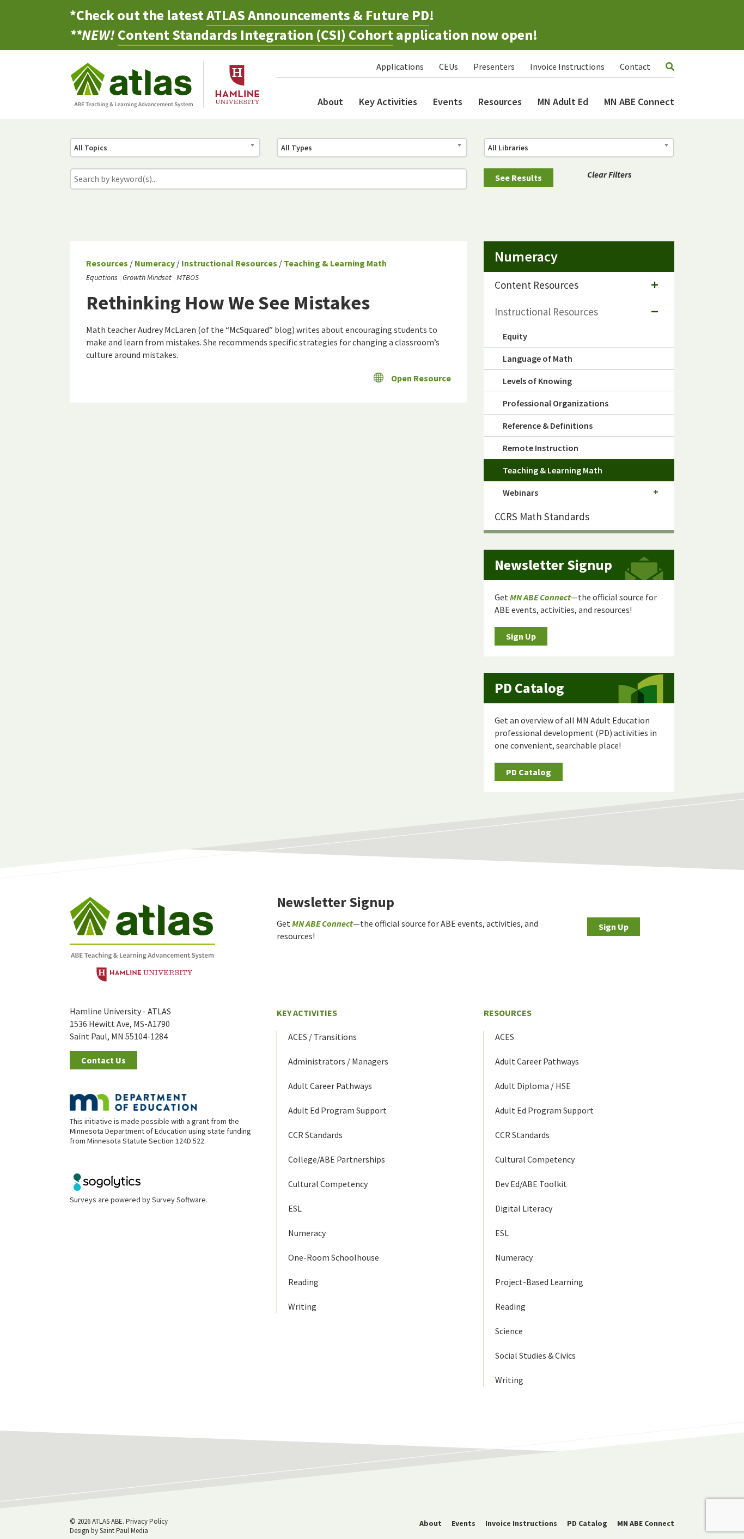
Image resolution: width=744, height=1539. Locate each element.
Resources (500, 101)
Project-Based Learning (539, 1281)
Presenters (494, 66)
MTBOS (187, 277)
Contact (635, 66)
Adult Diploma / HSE (533, 1085)
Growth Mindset (147, 277)
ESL (295, 1208)
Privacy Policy (147, 1521)
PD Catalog (528, 772)
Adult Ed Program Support (337, 1110)
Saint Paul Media (124, 1530)
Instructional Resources (229, 263)
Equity (515, 336)
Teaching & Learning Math (335, 263)
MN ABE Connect (639, 101)
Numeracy (155, 263)
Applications (400, 66)
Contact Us (103, 1060)
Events (447, 101)
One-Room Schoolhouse (333, 1257)
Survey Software (179, 1200)
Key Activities (388, 101)
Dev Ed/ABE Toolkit (531, 1183)
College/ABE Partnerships (336, 1159)
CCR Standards (315, 1134)
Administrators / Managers (338, 1061)
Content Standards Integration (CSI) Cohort (255, 35)
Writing (302, 1306)
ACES (504, 1036)
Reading (303, 1281)
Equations (102, 277)
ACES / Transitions (322, 1036)
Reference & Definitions (548, 425)
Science (509, 1330)
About (330, 101)
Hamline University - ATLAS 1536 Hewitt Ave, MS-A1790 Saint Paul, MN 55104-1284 (120, 1024)
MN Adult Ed (563, 101)
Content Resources (536, 284)
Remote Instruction (540, 447)
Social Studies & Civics (535, 1355)
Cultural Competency (328, 1183)
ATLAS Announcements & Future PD (317, 15)
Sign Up (521, 636)
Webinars (520, 492)
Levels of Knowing (537, 380)
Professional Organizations (555, 403)
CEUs (448, 66)
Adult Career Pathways (330, 1085)
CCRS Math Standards (542, 516)
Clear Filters (609, 174)
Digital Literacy (523, 1208)
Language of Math (537, 358)
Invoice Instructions (567, 66)
